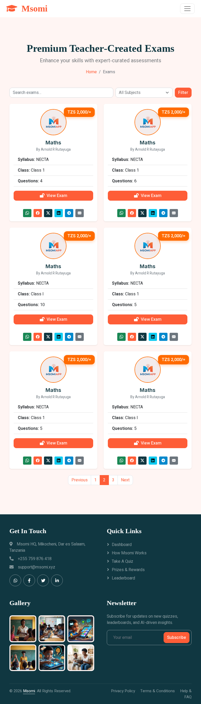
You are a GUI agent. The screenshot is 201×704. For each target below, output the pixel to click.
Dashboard (122, 545)
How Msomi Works (129, 553)
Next (125, 480)
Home (91, 72)
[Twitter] (43, 580)
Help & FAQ (186, 694)
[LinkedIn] (57, 580)
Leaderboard (123, 578)
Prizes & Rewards (128, 570)
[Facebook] (29, 580)
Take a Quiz (122, 561)
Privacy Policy (123, 691)
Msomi (29, 691)
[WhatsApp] (15, 580)
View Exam (57, 196)
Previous (79, 480)
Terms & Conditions (157, 691)
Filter (183, 92)
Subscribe (176, 637)
